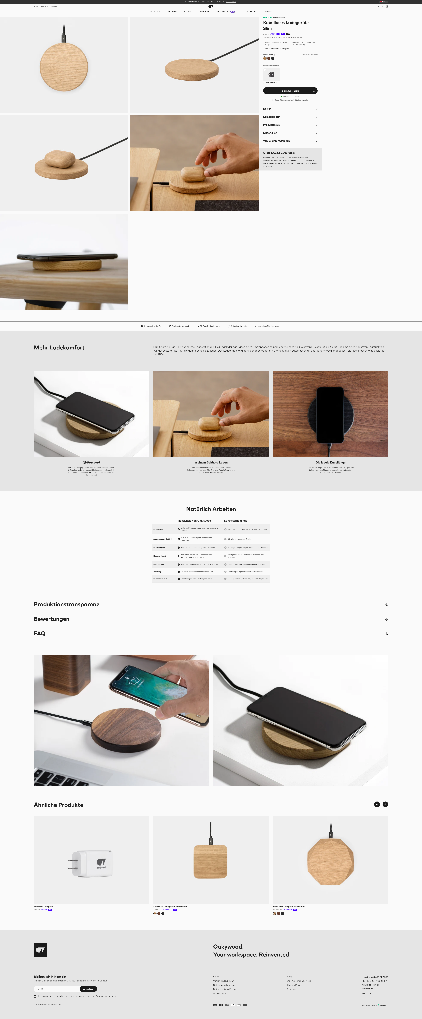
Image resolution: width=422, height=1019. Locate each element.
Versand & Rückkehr (223, 981)
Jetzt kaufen (231, 2)
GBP (363, 994)
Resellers (291, 989)
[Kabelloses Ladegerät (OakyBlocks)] (211, 860)
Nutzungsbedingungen (75, 996)
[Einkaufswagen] (387, 6)
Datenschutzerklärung (224, 989)
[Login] (382, 6)
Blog (289, 977)
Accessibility (219, 993)
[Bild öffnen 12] (194, 163)
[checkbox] (271, 76)
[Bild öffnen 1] (64, 65)
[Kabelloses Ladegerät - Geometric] (330, 860)
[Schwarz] (272, 58)
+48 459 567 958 (379, 977)
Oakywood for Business (299, 981)
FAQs (216, 977)
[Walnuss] (268, 58)
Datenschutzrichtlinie (106, 996)
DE (370, 994)
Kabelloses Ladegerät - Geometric (289, 906)
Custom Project (294, 985)
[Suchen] (378, 6)
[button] (290, 109)
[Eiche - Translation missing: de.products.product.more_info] (274, 54)
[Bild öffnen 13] (64, 262)
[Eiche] (264, 58)
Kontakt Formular (370, 985)
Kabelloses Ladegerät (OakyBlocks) (170, 906)
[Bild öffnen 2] (194, 65)
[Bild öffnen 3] (64, 163)
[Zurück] (377, 804)
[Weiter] (385, 804)
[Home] (211, 6)
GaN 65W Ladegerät (43, 906)
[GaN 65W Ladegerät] (91, 860)
